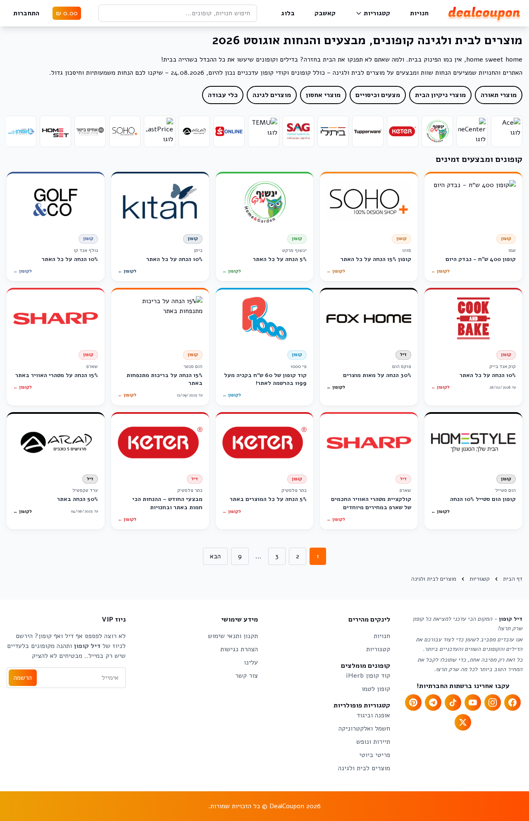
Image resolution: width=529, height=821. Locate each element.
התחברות (26, 13)
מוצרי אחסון (323, 95)
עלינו (251, 662)
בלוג (288, 13)
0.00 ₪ (67, 13)
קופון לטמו (376, 688)
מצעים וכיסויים (377, 95)
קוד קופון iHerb (368, 675)
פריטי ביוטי (374, 754)
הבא (215, 556)
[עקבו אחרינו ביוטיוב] (473, 702)
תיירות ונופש (373, 741)
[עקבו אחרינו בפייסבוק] (512, 702)
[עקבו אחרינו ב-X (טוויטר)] (463, 722)
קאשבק (325, 13)
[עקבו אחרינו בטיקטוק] (453, 702)
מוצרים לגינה (272, 95)
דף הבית (512, 579)
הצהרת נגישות (239, 649)
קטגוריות (377, 13)
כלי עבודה (223, 95)
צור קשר (246, 675)
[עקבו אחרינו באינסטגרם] (492, 702)
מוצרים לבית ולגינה (364, 768)
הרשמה (23, 677)
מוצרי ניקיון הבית (440, 95)
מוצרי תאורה (499, 95)
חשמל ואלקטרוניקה (364, 728)
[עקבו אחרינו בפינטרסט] (413, 702)
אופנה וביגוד (373, 715)
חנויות (419, 13)
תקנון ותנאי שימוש (233, 636)
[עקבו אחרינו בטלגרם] (433, 702)
